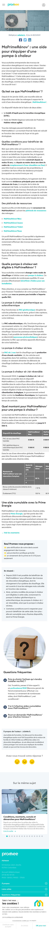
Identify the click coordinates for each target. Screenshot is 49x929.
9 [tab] (27, 836)
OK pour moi (41, 926)
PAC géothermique (27, 310)
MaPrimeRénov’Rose (13, 231)
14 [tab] (39, 836)
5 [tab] (17, 836)
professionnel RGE (18, 688)
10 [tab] (29, 836)
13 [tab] (37, 836)
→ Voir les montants (10, 533)
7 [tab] (22, 836)
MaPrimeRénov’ (39, 102)
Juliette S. (21, 35)
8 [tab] (24, 836)
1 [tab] (7, 836)
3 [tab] (12, 836)
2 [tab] (9, 836)
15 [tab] (42, 836)
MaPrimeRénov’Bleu (13, 219)
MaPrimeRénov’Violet (13, 227)
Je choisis (24, 926)
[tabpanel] (24, 812)
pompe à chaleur (35, 275)
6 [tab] (19, 836)
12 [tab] (34, 836)
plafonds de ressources (36, 210)
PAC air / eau (10, 352)
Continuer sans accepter (8, 926)
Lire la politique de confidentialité (12, 917)
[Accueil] (13, 5)
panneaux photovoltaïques (25, 337)
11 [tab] (32, 836)
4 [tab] (14, 836)
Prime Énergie (17, 513)
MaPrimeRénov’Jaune (13, 223)
